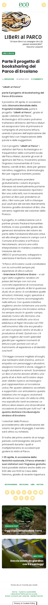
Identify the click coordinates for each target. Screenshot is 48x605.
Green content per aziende (17, 596)
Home (14, 592)
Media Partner (37, 596)
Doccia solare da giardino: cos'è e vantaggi (27, 562)
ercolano (24, 484)
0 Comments (37, 79)
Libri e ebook (8, 53)
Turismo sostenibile (27, 592)
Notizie (40, 484)
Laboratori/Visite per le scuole (24, 594)
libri (33, 484)
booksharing (11, 484)
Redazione (9, 79)
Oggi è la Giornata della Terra (23, 531)
